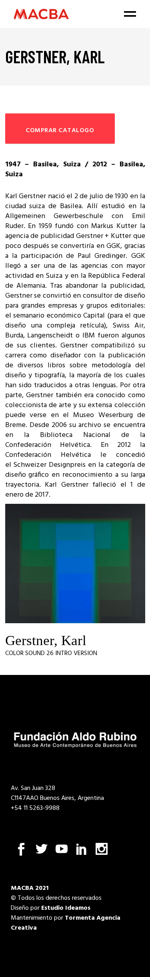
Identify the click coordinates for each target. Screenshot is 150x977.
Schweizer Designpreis (49, 465)
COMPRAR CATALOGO (60, 130)
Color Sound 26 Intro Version (51, 653)
